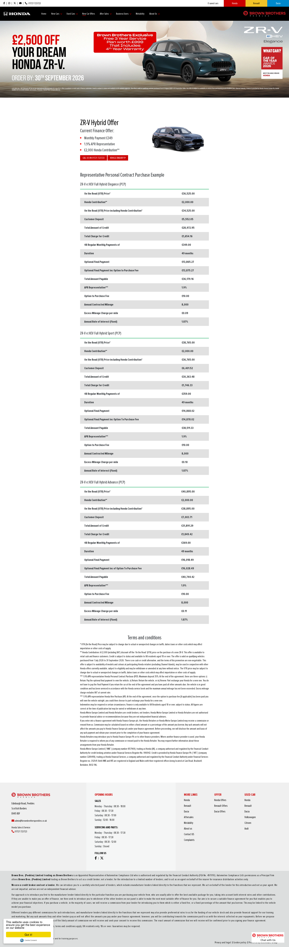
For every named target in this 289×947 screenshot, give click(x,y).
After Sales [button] (104, 13)
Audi (247, 828)
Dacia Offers (219, 811)
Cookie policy (239, 942)
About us (188, 828)
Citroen (248, 822)
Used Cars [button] (71, 13)
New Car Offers (88, 13)
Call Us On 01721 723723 (94, 158)
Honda (234, 3)
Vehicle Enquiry (117, 158)
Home (43, 13)
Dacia (278, 3)
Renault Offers (221, 805)
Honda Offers (220, 800)
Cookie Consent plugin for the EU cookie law (28, 940)
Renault (256, 3)
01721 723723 (20, 831)
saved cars (213, 3)
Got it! (28, 934)
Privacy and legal (223, 942)
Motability (140, 13)
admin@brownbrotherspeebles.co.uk (30, 820)
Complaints (189, 840)
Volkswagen (250, 817)
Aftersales (189, 817)
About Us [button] (153, 13)
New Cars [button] (55, 13)
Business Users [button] (122, 13)
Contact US (189, 834)
